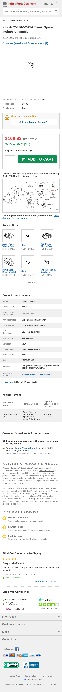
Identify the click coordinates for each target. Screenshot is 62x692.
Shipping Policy (28, 374)
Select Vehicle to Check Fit (33, 122)
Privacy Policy (46, 676)
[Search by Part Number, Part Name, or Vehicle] (56, 11)
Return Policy (46, 374)
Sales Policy (15, 676)
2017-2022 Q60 (16, 483)
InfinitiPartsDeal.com (11, 488)
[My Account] (52, 3)
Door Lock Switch (46, 470)
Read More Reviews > (49, 581)
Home (5, 21)
